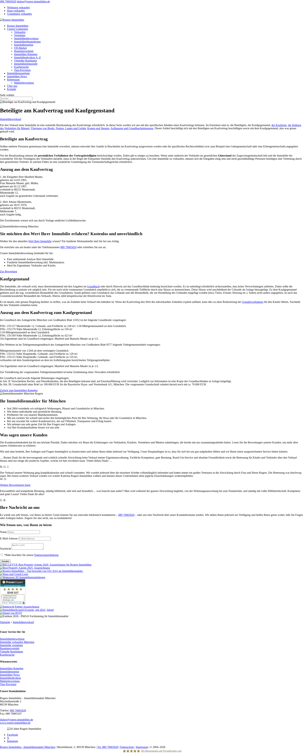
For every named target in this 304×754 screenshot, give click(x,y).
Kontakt (11, 89)
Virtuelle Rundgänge (11, 651)
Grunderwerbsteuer (252, 301)
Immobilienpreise (23, 44)
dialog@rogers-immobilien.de (16, 719)
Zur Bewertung (8, 271)
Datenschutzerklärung (46, 554)
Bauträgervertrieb (23, 51)
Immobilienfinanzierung (27, 41)
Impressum (142, 746)
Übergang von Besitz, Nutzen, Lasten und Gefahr (58, 128)
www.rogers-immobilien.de (15, 722)
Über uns (12, 85)
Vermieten (19, 35)
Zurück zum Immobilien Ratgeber (19, 390)
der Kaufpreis (279, 125)
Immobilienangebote (18, 73)
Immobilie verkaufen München (17, 641)
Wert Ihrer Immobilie (40, 241)
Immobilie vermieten (11, 645)
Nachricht (5, 548)
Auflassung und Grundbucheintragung (131, 128)
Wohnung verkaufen (18, 7)
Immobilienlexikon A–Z (27, 57)
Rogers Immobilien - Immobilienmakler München (27, 746)
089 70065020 (8, 1)
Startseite (5, 622)
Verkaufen (20, 32)
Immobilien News (17, 76)
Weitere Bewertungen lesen (15, 484)
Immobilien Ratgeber (25, 54)
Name (3, 531)
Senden (5, 561)
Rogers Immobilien (17, 25)
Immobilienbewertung (26, 38)
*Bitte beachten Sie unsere (31, 554)
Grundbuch (93, 286)
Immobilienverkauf (10, 119)
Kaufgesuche (21, 66)
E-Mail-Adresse (9, 538)
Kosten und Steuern (98, 128)
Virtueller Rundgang (25, 60)
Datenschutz (127, 746)
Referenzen (13, 79)
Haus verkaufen (16, 10)
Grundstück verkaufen (19, 13)
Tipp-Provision (22, 70)
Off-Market (20, 47)
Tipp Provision (8, 684)
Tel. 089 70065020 (107, 746)
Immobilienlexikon (10, 677)
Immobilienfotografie (25, 63)
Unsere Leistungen (17, 28)
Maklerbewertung (24, 82)
